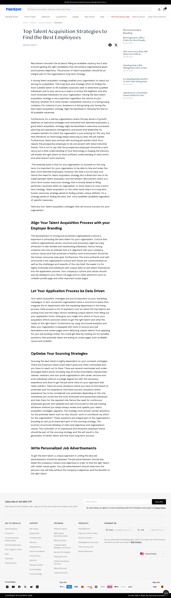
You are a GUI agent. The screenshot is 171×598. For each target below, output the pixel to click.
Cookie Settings (36, 574)
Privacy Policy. (160, 508)
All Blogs (33, 22)
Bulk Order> (136, 542)
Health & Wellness (45, 22)
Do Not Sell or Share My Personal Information (147, 595)
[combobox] (90, 9)
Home (25, 22)
